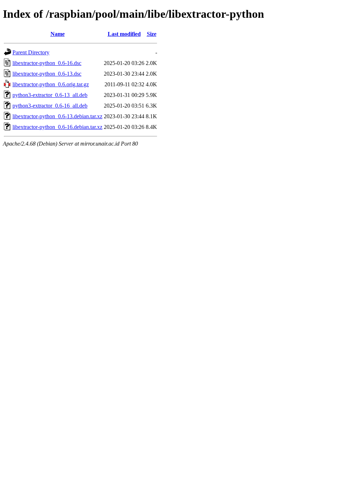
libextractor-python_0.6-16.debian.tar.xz (57, 127)
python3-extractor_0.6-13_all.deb (49, 95)
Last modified (124, 34)
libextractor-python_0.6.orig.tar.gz (50, 84)
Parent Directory (30, 52)
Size (151, 34)
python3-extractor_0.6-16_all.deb (49, 106)
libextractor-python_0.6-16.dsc (46, 63)
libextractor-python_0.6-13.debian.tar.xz (57, 116)
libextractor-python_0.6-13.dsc (46, 74)
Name (57, 34)
